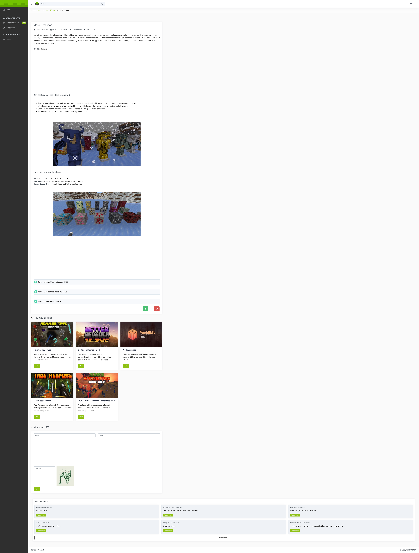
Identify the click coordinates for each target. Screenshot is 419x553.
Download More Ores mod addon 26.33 (53, 282)
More (37, 366)
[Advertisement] (97, 68)
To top (33, 550)
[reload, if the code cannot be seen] (65, 476)
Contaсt (40, 550)
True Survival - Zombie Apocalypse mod (96, 401)
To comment (41, 515)
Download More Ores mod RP (49, 302)
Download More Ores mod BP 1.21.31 (52, 292)
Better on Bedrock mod (89, 350)
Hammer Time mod (42, 350)
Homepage (35, 10)
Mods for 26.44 (48, 10)
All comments (223, 538)
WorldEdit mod (129, 350)
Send (36, 489)
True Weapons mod (42, 401)
